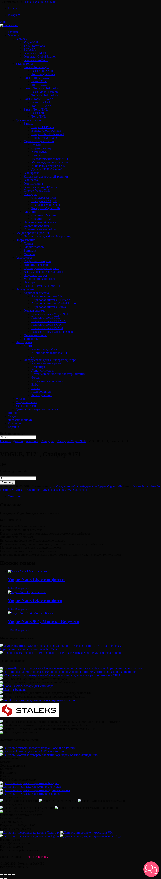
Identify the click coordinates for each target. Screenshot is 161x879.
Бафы (35, 384)
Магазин (13, 35)
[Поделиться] (5, 874)
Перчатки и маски (36, 264)
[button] (151, 869)
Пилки (35, 388)
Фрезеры (29, 254)
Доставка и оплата (20, 419)
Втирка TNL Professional (47, 134)
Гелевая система (34, 310)
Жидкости (22, 398)
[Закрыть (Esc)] (1, 874)
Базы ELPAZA (41, 102)
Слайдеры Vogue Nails (46, 204)
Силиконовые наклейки (40, 229)
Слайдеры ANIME (43, 197)
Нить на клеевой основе (40, 222)
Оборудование (25, 240)
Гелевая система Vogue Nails (50, 314)
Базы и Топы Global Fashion (42, 88)
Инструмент (24, 342)
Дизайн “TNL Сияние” (46, 169)
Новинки (14, 412)
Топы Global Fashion (45, 95)
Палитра (29, 282)
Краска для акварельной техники (46, 176)
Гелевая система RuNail (47, 328)
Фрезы (35, 377)
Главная (13, 32)
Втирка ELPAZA (42, 127)
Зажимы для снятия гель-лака (43, 271)
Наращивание (25, 289)
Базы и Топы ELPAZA (39, 99)
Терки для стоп (41, 395)
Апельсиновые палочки (47, 381)
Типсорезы (31, 338)
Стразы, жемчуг (42, 148)
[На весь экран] (9, 874)
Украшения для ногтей (39, 141)
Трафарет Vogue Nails (45, 208)
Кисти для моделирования (49, 352)
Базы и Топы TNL (36, 109)
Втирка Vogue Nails (44, 137)
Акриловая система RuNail (49, 307)
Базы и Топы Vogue (36, 67)
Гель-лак (21, 39)
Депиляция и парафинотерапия (37, 409)
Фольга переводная (36, 225)
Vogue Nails (31, 42)
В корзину (7, 482)
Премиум (65, 489)
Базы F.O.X (39, 81)
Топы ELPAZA (41, 106)
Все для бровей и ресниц (32, 233)
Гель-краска (31, 173)
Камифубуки (39, 151)
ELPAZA (30, 49)
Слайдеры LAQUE (44, 201)
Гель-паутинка (33, 183)
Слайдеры (30, 194)
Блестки (36, 155)
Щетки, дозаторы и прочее (41, 268)
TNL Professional (35, 46)
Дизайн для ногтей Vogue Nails (37, 489)
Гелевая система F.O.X (46, 324)
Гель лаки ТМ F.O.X (37, 53)
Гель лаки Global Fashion (40, 56)
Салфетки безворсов (37, 261)
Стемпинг (30, 211)
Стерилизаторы (34, 247)
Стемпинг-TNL (41, 218)
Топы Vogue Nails (43, 74)
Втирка (28, 123)
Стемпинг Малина (43, 215)
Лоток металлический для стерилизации (58, 374)
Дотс (34, 356)
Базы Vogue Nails (42, 70)
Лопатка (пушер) (42, 370)
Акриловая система (37, 293)
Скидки (13, 416)
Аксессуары (24, 257)
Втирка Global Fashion (46, 130)
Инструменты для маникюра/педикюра (50, 360)
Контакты (14, 423)
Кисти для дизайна (44, 349)
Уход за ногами (26, 405)
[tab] (84, 496)
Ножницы (38, 367)
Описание (14, 496)
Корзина (13, 427)
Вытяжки (30, 250)
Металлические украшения (49, 158)
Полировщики (41, 391)
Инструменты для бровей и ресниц (47, 236)
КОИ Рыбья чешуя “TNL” (48, 166)
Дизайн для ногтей (28, 120)
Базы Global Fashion (44, 91)
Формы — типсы (35, 335)
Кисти (28, 345)
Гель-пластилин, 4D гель (40, 187)
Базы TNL (38, 113)
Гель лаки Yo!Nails (36, 60)
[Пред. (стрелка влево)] (1, 878)
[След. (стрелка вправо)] (5, 878)
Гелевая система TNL (45, 317)
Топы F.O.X (39, 84)
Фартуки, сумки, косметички (43, 285)
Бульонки (37, 144)
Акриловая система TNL (48, 296)
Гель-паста (31, 180)
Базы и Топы (24, 63)
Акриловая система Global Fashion (54, 303)
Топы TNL (38, 116)
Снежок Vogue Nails (37, 190)
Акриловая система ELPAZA (50, 300)
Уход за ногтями (26, 402)
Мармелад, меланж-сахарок (49, 162)
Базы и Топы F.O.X (36, 77)
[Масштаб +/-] (13, 874)
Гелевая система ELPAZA (48, 321)
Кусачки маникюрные (46, 363)
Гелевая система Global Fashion (52, 331)
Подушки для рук (35, 275)
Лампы (28, 243)
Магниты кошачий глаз (39, 278)
